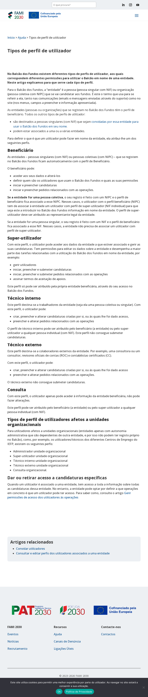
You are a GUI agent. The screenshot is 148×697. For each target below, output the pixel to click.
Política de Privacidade (79, 691)
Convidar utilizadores (30, 549)
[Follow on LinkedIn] (123, 5)
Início (11, 38)
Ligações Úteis (64, 649)
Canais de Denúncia (67, 641)
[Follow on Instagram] (130, 5)
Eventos (12, 634)
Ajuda (22, 38)
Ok (59, 691)
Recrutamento (17, 649)
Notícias (13, 641)
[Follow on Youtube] (138, 5)
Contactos (108, 634)
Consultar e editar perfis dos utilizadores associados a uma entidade (63, 553)
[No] (143, 687)
